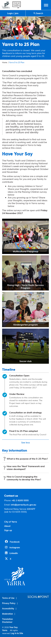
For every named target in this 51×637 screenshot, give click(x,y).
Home (4, 62)
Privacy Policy (8, 603)
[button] (46, 5)
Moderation (7, 613)
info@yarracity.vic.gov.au (23, 504)
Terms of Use (8, 598)
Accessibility (8, 608)
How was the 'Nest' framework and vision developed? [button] (26, 467)
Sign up (8, 530)
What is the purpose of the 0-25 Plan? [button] (27, 458)
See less (25, 442)
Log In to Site (17, 633)
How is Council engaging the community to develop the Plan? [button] (24, 478)
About (7, 526)
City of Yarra (10, 521)
